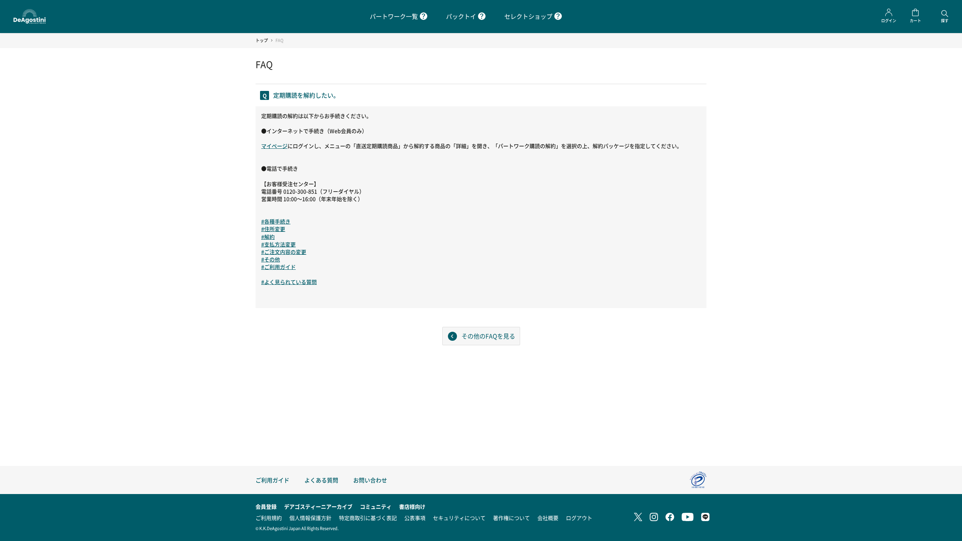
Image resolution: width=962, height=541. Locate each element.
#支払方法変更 (278, 244)
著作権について (511, 517)
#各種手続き (275, 221)
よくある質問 (321, 480)
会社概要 (547, 517)
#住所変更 (273, 229)
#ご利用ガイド (278, 266)
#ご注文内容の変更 (283, 251)
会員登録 (266, 506)
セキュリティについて (459, 517)
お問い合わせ (370, 480)
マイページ (274, 146)
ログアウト (579, 517)
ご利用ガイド (272, 480)
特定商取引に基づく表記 (368, 517)
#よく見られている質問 (289, 282)
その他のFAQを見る (488, 335)
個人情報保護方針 (310, 517)
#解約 (268, 236)
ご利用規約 (269, 517)
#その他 (270, 259)
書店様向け (412, 506)
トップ (262, 40)
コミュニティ (376, 506)
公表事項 (414, 517)
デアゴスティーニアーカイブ (318, 506)
